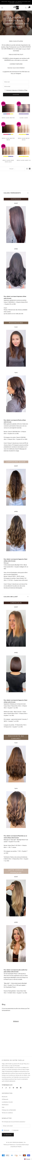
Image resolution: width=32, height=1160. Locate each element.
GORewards (5, 1099)
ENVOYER (16, 94)
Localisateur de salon (7, 1102)
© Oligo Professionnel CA (16, 1142)
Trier (11, 169)
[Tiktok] (6, 1088)
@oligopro (16, 1021)
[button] (28, 1159)
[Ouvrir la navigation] (2, 7)
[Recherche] (25, 7)
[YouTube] (17, 1088)
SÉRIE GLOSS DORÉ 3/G (24, 160)
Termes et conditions (7, 1112)
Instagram (24, 49)
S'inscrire (8, 1134)
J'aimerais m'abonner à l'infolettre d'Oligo (16, 90)
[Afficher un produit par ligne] (27, 168)
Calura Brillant (11, 596)
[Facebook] (2, 1088)
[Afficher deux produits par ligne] (29, 168)
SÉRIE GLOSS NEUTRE (8, 117)
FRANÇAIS (6, 1130)
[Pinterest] (13, 1088)
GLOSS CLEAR (24, 117)
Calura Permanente (12, 193)
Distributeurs (5, 1104)
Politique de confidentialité (9, 1110)
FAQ (3, 1107)
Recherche (4, 1096)
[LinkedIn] (20, 1088)
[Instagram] (9, 1088)
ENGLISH (15, 1130)
